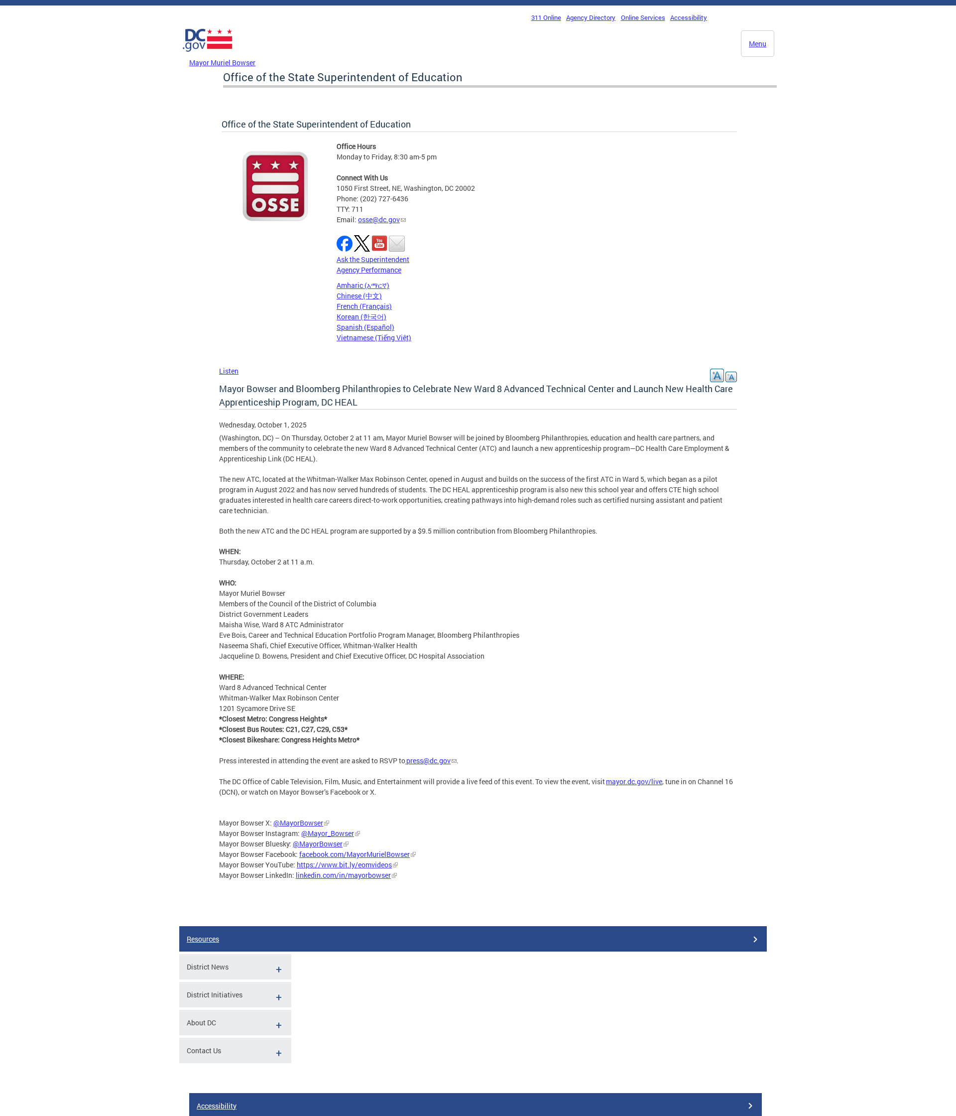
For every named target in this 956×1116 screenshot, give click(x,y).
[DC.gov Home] (208, 54)
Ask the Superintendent (373, 259)
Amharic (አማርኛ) (363, 285)
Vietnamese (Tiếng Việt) (374, 337)
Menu (757, 43)
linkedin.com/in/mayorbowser (343, 875)
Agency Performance (369, 270)
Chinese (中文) (359, 295)
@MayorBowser (298, 823)
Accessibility (688, 17)
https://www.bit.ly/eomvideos (344, 864)
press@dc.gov (428, 760)
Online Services (643, 17)
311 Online (546, 17)
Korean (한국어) (361, 316)
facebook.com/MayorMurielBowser (354, 854)
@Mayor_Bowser (327, 833)
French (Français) (364, 306)
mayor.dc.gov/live (634, 781)
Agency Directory (590, 17)
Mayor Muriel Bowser (222, 62)
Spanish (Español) (365, 327)
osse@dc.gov (379, 219)
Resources (203, 939)
